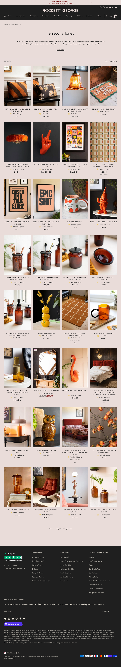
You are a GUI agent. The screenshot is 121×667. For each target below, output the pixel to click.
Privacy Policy (94, 577)
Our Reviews (93, 573)
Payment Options (38, 577)
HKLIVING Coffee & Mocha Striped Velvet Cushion (17, 110)
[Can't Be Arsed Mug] (75, 199)
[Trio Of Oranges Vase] (46, 310)
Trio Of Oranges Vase (46, 333)
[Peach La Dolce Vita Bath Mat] (103, 86)
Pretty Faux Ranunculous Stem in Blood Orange (103, 451)
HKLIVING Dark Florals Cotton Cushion (46, 110)
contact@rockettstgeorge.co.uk (14, 568)
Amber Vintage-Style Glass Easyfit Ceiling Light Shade (75, 110)
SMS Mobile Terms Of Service (99, 581)
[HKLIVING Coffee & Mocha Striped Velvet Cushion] (17, 86)
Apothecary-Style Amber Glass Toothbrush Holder (46, 278)
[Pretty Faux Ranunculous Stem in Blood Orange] (103, 427)
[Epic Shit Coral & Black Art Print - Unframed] (46, 199)
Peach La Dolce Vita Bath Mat (103, 109)
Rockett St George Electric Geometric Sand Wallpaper (103, 166)
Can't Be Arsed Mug (74, 222)
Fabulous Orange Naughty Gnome (103, 222)
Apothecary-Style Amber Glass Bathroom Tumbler (17, 278)
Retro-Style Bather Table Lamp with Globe (75, 511)
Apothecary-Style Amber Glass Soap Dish (103, 278)
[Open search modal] (5, 16)
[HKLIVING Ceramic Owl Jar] (46, 427)
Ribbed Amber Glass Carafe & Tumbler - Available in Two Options (17, 393)
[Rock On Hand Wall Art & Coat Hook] (46, 142)
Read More (60, 50)
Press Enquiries (65, 565)
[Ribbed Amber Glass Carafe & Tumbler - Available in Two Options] (17, 368)
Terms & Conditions (96, 588)
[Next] (91, 2)
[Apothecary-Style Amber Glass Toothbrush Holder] (46, 255)
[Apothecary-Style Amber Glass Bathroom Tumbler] (17, 255)
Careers (91, 565)
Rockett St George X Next (41, 581)
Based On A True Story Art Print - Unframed (17, 223)
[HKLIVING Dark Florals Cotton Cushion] (46, 86)
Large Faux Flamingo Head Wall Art (74, 392)
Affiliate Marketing (66, 577)
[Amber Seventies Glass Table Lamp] (17, 487)
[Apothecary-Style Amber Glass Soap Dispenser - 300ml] (17, 310)
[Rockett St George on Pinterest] (110, 7)
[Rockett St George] (60, 10)
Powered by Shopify (9, 658)
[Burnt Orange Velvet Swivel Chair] (46, 487)
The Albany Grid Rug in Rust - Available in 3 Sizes (74, 334)
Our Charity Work (95, 569)
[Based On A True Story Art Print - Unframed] (17, 199)
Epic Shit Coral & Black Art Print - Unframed (46, 223)
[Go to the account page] (110, 16)
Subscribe (105, 611)
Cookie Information (95, 584)
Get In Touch (64, 557)
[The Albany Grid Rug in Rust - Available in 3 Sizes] (75, 310)
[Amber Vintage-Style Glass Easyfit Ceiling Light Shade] (75, 86)
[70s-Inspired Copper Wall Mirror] (46, 368)
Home (6, 25)
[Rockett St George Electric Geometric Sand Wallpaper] (103, 142)
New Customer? (38, 561)
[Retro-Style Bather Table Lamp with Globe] (75, 487)
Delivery (35, 569)
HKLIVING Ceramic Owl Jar (46, 450)
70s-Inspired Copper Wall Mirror (46, 391)
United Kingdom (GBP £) (13, 653)
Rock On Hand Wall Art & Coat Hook (46, 166)
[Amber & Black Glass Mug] (103, 310)
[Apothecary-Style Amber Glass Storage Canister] (75, 255)
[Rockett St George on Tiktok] (113, 7)
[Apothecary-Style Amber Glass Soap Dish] (103, 255)
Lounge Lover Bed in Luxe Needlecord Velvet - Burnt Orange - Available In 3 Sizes (104, 393)
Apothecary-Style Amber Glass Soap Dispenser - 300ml (17, 334)
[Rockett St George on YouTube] (116, 7)
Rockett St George (20, 656)
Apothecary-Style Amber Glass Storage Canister (74, 278)
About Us (92, 557)
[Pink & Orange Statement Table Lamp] (17, 427)
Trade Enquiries (65, 573)
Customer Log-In (38, 557)
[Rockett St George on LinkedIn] (107, 7)
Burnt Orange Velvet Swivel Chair (46, 511)
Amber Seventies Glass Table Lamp (17, 510)
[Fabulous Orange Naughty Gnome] (103, 199)
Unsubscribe (64, 581)
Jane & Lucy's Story (95, 561)
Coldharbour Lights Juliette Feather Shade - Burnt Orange (17, 166)
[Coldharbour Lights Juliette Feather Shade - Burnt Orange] (17, 142)
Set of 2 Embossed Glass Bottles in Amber (103, 511)
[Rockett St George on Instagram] (104, 7)
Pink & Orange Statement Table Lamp (17, 451)
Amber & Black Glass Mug (104, 333)
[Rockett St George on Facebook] (100, 7)
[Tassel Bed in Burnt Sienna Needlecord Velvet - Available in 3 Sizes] (75, 427)
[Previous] (30, 2)
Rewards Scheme (38, 573)
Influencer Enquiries (67, 569)
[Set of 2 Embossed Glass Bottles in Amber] (103, 487)
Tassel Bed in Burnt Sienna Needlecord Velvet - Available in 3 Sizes (75, 452)
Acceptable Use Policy (96, 592)
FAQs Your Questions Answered (71, 561)
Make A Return (37, 565)
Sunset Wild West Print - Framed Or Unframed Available (75, 166)
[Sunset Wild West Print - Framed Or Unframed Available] (75, 142)
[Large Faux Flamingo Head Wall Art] (75, 368)
